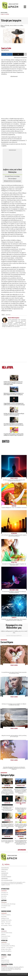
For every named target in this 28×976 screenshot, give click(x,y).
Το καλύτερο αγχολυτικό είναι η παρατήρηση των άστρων (7, 841)
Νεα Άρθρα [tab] (7, 368)
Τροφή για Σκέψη (5, 14)
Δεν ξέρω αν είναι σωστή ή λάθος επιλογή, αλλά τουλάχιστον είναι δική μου (14, 480)
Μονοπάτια (4, 896)
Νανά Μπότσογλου (5, 50)
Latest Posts (8, 314)
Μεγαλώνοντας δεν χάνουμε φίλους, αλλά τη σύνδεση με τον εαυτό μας (14, 736)
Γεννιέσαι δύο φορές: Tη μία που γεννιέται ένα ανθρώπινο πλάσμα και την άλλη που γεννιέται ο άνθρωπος (14, 768)
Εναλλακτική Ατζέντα (7, 964)
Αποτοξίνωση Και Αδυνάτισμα (8, 904)
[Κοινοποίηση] (6, 54)
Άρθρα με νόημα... (4, 12)
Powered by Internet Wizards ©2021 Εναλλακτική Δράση (17, 974)
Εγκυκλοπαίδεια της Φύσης (8, 945)
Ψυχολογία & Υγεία (21, 785)
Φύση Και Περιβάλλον (6, 951)
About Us (3, 871)
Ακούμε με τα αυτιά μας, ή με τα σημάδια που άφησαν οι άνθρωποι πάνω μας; (14, 704)
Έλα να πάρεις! (12, 178)
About (3, 314)
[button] (25, 7)
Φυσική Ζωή (4, 940)
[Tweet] (18, 54)
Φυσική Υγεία (4, 938)
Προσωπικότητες (5, 960)
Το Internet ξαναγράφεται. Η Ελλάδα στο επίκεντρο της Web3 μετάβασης (14, 592)
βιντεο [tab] (5, 442)
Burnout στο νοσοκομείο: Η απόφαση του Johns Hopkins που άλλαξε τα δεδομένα (14, 393)
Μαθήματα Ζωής (5, 918)
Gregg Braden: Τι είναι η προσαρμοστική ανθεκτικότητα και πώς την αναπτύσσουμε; (14, 404)
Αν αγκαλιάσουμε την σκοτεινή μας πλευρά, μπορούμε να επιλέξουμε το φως (14, 673)
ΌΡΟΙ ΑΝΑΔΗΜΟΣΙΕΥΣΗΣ (6, 880)
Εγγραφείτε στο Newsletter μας (14, 626)
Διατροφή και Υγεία (5, 905)
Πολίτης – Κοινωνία (5, 921)
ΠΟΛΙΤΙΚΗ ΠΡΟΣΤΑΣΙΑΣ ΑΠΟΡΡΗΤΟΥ (14, 635)
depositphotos (5, 868)
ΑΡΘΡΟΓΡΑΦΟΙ (4, 869)
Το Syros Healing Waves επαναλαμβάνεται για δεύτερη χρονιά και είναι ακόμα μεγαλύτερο (21, 842)
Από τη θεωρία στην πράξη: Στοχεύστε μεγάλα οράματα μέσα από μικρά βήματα (14, 535)
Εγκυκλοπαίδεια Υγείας (6, 932)
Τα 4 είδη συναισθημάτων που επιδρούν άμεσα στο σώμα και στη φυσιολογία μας (13, 424)
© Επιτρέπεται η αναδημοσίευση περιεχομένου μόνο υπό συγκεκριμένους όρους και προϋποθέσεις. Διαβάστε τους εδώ (13, 883)
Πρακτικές (3, 898)
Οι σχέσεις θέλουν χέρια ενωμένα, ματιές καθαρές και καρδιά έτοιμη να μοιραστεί (13, 434)
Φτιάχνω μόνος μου (6, 949)
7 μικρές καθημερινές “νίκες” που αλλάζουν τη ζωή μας (14, 507)
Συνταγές (3, 907)
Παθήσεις (3, 934)
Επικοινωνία (4, 878)
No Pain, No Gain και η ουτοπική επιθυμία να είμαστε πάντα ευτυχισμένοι (14, 414)
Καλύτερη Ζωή (7, 785)
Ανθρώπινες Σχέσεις (6, 914)
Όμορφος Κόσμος (6, 911)
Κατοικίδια (3, 916)
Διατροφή (3, 900)
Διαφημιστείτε (4, 873)
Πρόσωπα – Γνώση (6, 955)
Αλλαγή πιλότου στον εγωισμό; (12, 181)
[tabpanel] (14, 404)
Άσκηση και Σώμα (5, 944)
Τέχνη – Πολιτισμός (5, 923)
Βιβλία (20, 820)
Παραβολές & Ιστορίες (6, 920)
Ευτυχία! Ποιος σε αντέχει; (12, 176)
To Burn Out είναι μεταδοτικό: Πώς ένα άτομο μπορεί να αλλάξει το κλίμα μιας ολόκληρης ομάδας (13, 383)
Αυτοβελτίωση (18, 803)
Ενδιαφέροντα (7, 820)
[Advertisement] (14, 97)
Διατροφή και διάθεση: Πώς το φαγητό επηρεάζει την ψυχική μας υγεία (14, 564)
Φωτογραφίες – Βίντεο (6, 925)
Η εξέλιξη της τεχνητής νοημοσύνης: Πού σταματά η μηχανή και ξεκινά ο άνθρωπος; (14, 619)
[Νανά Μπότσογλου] (4, 322)
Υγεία (2, 929)
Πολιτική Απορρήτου (6, 876)
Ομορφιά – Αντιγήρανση (7, 947)
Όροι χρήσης (4, 875)
